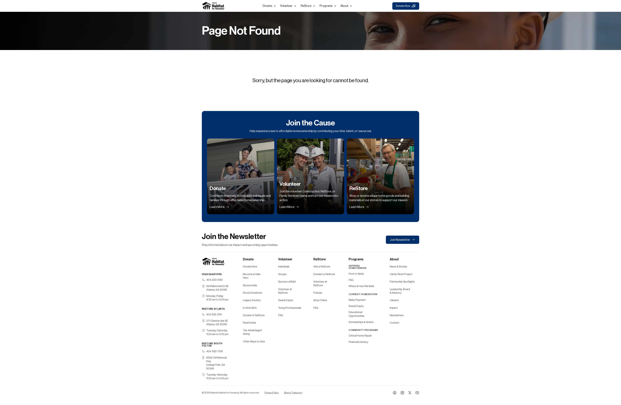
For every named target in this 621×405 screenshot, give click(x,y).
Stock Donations (252, 292)
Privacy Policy (272, 392)
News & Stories (398, 266)
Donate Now (403, 5)
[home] (213, 6)
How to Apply (356, 273)
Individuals (283, 266)
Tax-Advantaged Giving (252, 332)
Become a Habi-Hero (252, 276)
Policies (317, 292)
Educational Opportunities (356, 314)
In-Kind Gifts (250, 307)
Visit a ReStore (321, 266)
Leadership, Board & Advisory (400, 291)
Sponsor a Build (287, 281)
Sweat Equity (285, 300)
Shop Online (320, 300)
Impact (394, 307)
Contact (394, 322)
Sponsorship (250, 285)
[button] (269, 6)
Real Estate (249, 322)
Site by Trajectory (293, 392)
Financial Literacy (358, 342)
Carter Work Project (401, 274)
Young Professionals (289, 307)
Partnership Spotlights (402, 281)
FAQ (280, 315)
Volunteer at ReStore (285, 291)
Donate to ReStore (254, 315)
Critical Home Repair (360, 335)
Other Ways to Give (254, 341)
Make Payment (357, 299)
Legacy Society (252, 300)
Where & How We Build (361, 286)
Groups (282, 274)
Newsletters (397, 315)
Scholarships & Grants (361, 322)
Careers (394, 300)
